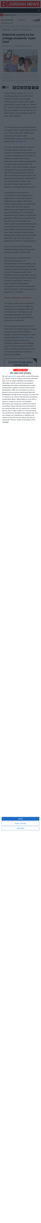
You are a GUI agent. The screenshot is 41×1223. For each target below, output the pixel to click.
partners (14, 376)
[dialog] (20, 795)
